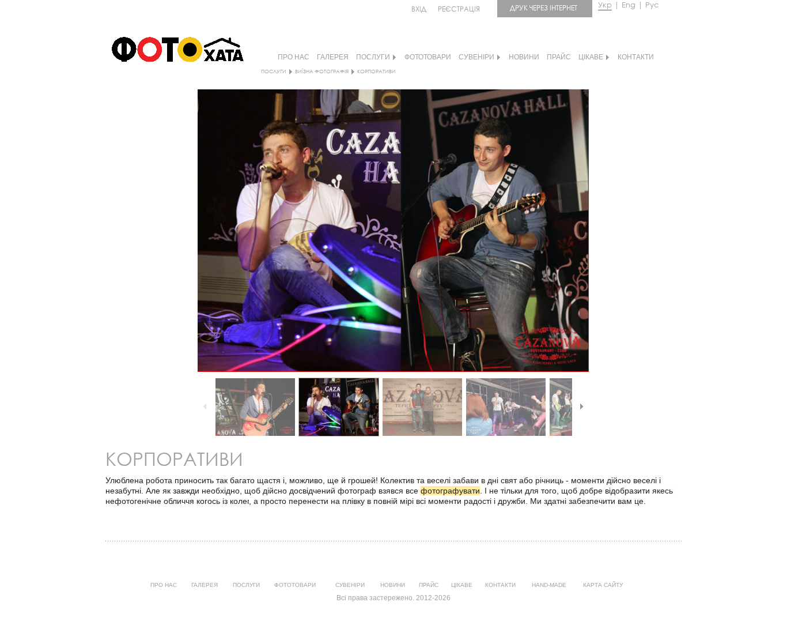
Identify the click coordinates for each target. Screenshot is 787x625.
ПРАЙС (559, 57)
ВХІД (418, 9)
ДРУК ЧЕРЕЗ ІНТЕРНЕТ (543, 8)
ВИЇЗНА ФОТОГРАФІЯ (322, 71)
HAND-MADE (549, 585)
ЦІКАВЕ (590, 57)
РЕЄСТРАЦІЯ (459, 9)
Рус (652, 5)
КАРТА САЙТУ (603, 585)
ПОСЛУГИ (373, 57)
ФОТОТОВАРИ (427, 57)
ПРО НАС (293, 57)
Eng (628, 5)
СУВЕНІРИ (476, 57)
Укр (605, 5)
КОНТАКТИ (636, 57)
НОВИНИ (524, 57)
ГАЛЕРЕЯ (333, 57)
